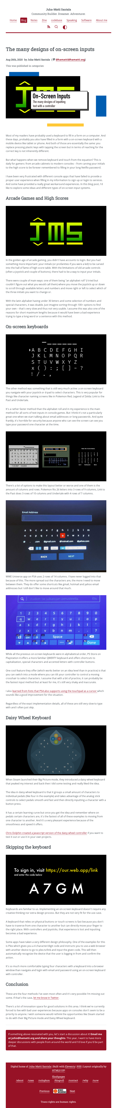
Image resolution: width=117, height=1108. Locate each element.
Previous (44, 1091)
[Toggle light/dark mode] (65, 27)
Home (13, 20)
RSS (79, 1066)
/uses (31, 1080)
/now (95, 1080)
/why (85, 1080)
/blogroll (59, 1080)
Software (86, 20)
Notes (34, 20)
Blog (23, 20)
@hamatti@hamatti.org (70, 59)
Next (72, 1091)
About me (101, 20)
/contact (73, 1080)
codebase (56, 20)
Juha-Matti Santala (58, 9)
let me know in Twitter (46, 997)
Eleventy (70, 1066)
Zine (44, 20)
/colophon (44, 1080)
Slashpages (58, 1076)
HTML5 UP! (58, 1070)
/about (19, 1080)
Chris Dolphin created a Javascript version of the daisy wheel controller (46, 833)
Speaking (72, 20)
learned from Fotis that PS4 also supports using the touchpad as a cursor (54, 691)
